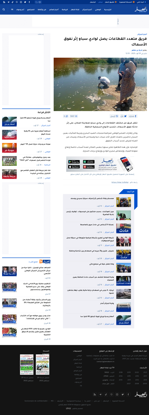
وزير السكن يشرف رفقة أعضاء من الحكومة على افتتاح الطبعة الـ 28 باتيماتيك (36, 303)
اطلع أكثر (34, 262)
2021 (145, 372)
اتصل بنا (87, 401)
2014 (120, 376)
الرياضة (65, 10)
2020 (137, 372)
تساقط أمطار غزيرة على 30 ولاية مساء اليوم (37, 132)
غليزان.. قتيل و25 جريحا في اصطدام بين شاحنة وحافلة (91, 251)
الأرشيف (60, 401)
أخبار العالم (54, 10)
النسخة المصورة (118, 401)
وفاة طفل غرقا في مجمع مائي (101, 264)
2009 (145, 384)
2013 (145, 380)
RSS (52, 401)
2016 (137, 376)
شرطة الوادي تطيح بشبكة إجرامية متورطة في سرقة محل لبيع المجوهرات (90, 239)
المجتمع (30, 10)
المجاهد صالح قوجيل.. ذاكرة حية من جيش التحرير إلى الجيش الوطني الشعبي (35, 271)
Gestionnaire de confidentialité (36, 401)
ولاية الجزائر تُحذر (107, 304)
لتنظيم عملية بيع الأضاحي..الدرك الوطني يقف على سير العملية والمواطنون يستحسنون (36, 287)
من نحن (97, 401)
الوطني (98, 10)
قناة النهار (75, 10)
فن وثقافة (42, 10)
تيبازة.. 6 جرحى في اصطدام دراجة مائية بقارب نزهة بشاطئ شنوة (90, 292)
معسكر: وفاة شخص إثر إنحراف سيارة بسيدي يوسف (92, 199)
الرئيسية (107, 10)
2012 (137, 380)
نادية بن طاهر (137, 50)
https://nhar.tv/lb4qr (120, 183)
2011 (129, 380)
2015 (129, 376)
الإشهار (106, 401)
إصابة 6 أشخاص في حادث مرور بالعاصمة (97, 225)
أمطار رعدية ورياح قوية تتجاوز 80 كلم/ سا (97, 317)
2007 (129, 384)
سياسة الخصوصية (74, 401)
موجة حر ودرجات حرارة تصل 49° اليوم (35, 144)
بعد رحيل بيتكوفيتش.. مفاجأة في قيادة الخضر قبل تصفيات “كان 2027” (34, 159)
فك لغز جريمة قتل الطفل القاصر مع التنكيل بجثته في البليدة (35, 172)
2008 (137, 384)
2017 (145, 376)
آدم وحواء (20, 10)
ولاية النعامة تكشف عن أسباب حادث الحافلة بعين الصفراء (93, 278)
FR (12, 10)
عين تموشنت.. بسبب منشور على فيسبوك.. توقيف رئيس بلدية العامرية (90, 213)
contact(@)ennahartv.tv (105, 362)
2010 (120, 380)
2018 (120, 372)
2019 (129, 372)
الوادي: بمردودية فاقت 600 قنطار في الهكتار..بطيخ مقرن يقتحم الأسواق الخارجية (35, 332)
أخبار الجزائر (87, 10)
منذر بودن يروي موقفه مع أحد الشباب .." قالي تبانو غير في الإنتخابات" (35, 317)
